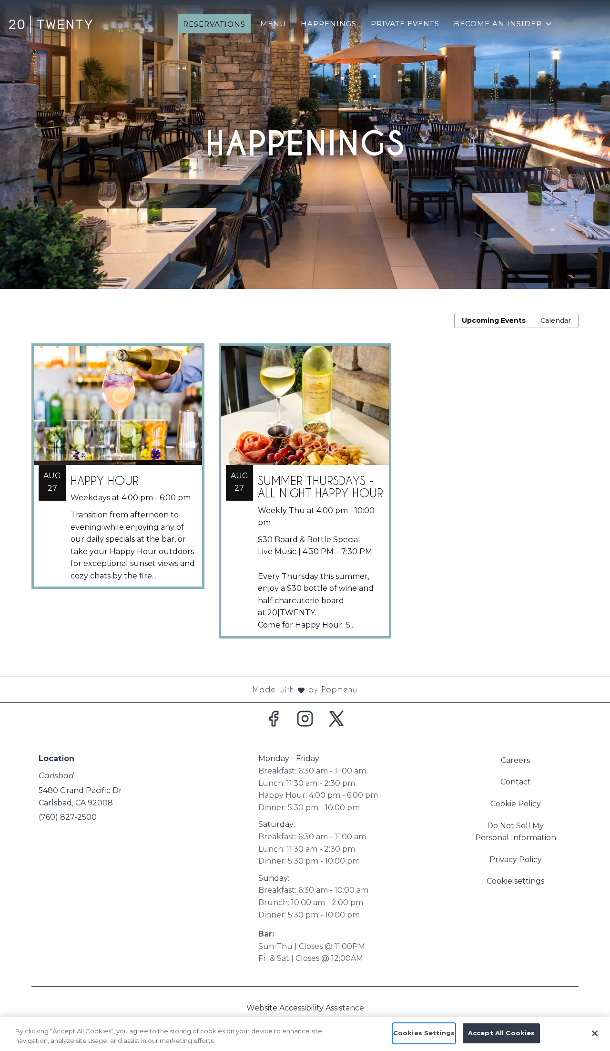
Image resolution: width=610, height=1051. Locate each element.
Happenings (328, 23)
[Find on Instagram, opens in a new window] (305, 721)
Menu (273, 23)
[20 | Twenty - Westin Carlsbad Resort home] (50, 23)
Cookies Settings (424, 1033)
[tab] (493, 320)
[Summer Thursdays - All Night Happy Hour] (305, 498)
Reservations (214, 24)
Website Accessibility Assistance (305, 1007)
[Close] (594, 1033)
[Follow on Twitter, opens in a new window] (336, 721)
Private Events (405, 23)
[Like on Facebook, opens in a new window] (273, 721)
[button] (503, 23)
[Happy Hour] (118, 473)
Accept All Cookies (501, 1033)
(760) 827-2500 (68, 817)
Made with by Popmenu (182, 690)
